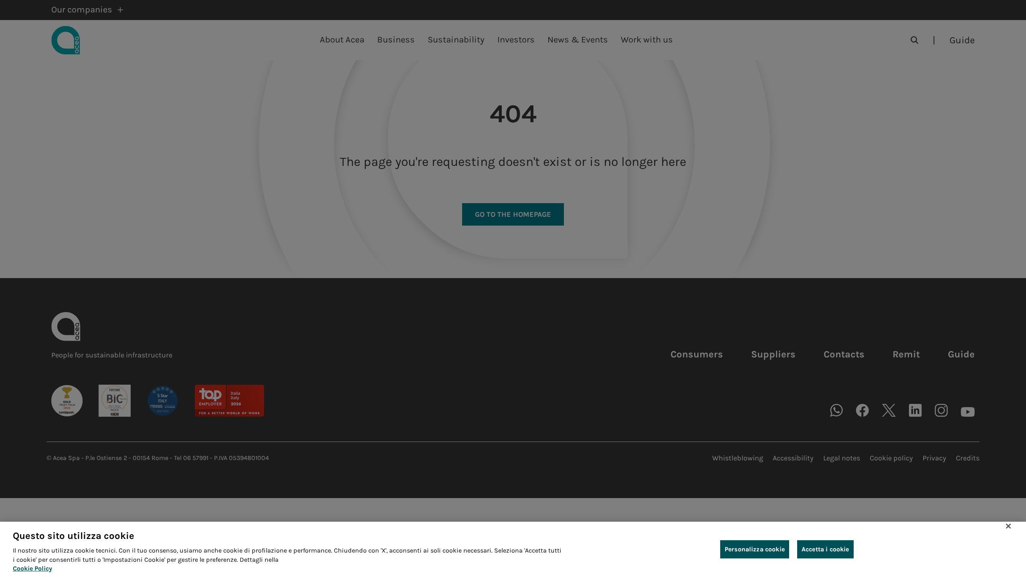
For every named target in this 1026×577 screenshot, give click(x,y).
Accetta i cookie (825, 549)
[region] (513, 549)
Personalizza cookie (755, 549)
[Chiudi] (1008, 526)
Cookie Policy (32, 568)
